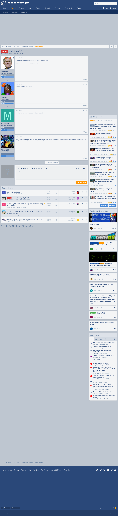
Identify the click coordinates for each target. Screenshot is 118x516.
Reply (85, 79)
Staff (30, 470)
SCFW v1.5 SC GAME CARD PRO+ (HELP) (103, 355)
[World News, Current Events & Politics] (91, 343)
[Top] (113, 508)
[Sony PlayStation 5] (91, 381)
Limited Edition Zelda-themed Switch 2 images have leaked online (101, 189)
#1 (86, 58)
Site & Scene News (96, 117)
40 (115, 202)
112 (115, 228)
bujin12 (73, 193)
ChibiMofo (95, 393)
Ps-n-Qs (95, 382)
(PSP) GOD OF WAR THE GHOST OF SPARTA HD (102, 351)
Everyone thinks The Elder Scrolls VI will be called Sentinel (105, 173)
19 (115, 279)
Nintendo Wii (24, 194)
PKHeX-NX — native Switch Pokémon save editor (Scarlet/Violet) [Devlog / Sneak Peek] (104, 386)
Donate (8, 508)
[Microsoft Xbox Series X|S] (91, 392)
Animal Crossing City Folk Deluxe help (24, 198)
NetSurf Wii (101, 313)
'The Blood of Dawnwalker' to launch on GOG (104, 134)
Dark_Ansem (96, 344)
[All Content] (91, 339)
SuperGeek (5, 53)
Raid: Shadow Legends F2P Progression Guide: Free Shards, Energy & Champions (102, 181)
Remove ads (16, 508)
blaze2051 (95, 357)
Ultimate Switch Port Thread (101, 363)
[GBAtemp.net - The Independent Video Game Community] (15, 3)
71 (115, 170)
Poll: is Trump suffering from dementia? (104, 342)
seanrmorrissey (11, 199)
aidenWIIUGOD (10, 215)
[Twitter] (73, 513)
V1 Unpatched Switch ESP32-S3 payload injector (104, 396)
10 (115, 290)
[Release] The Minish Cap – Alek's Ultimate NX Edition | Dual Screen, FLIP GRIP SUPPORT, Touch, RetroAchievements (104, 369)
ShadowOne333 (103, 193)
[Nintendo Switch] (91, 364)
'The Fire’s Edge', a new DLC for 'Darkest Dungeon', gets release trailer (102, 150)
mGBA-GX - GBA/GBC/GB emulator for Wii (101, 244)
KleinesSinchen (71, 205)
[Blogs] (114, 339)
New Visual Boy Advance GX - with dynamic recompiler (102, 285)
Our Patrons (45, 470)
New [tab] (93, 121)
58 (115, 249)
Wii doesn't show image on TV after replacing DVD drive (24, 219)
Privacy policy (100, 508)
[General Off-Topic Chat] (91, 347)
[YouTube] (77, 513)
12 (115, 137)
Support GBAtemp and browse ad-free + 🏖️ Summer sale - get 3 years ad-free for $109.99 (103, 126)
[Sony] (91, 352)
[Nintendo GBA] (91, 356)
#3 (86, 110)
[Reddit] (64, 513)
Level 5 (3, 103)
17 (115, 269)
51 (115, 130)
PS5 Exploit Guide (98, 381)
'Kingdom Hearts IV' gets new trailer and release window (104, 158)
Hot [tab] (101, 121)
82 (115, 146)
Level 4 (3, 156)
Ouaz (73, 212)
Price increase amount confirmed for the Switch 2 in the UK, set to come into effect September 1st (103, 141)
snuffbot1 (95, 398)
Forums (9, 470)
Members (36, 470)
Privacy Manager (82, 508)
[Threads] (96, 339)
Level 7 (3, 129)
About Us (67, 470)
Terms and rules (92, 508)
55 (115, 176)
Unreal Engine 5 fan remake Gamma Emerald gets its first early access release (103, 165)
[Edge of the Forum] (105, 339)
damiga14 (9, 207)
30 (115, 161)
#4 (86, 137)
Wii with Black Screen (13, 192)
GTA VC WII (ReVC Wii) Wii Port (100, 275)
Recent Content (95, 335)
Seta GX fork (94, 224)
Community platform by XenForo (16, 513)
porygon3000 (10, 221)
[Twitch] (68, 513)
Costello (101, 176)
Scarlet (104, 145)
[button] (8, 8)
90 (115, 194)
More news (112, 205)
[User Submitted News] (100, 339)
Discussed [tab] (109, 121)
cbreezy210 (96, 389)
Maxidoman (10, 194)
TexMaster (95, 353)
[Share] (84, 58)
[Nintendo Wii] (91, 360)
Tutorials (24, 470)
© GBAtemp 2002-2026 (111, 513)
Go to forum (104, 205)
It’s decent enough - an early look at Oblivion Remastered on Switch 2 (103, 198)
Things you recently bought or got (102, 346)
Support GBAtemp (56, 470)
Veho (94, 348)
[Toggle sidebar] (111, 46)
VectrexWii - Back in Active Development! (102, 264)
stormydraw (72, 199)
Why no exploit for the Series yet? (102, 392)
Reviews (17, 470)
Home (4, 470)
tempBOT (101, 185)
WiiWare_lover (71, 220)
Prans (102, 137)
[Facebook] (60, 513)
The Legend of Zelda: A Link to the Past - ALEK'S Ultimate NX (104, 376)
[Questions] (110, 339)
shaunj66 (103, 130)
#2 (86, 84)
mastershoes (96, 361)
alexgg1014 (96, 365)
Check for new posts (53, 162)
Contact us (74, 508)
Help (106, 508)
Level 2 (3, 77)
